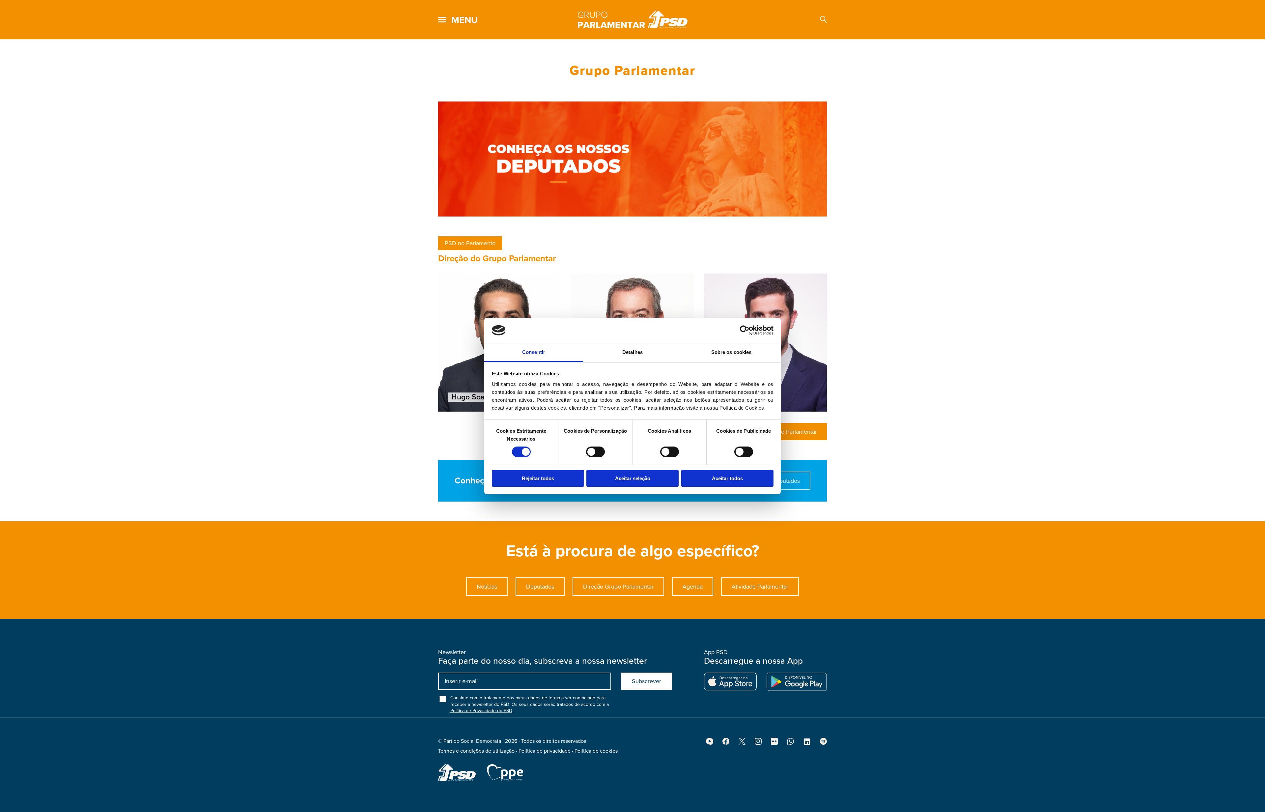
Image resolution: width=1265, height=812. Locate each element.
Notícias (487, 586)
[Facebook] (725, 743)
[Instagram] (758, 743)
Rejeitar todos (538, 478)
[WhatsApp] (790, 743)
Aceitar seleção (632, 478)
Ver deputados (781, 480)
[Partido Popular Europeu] (505, 772)
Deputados (540, 586)
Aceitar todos (727, 478)
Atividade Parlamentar (760, 586)
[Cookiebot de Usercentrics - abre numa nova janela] (744, 330)
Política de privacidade (545, 751)
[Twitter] (742, 743)
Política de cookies (596, 751)
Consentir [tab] (533, 352)
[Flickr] (774, 743)
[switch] (595, 452)
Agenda (693, 586)
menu (464, 20)
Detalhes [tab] (632, 352)
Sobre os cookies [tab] (731, 352)
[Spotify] (823, 743)
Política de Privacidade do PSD (481, 710)
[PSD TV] (709, 743)
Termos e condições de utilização (476, 751)
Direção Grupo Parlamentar (618, 586)
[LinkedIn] (807, 743)
